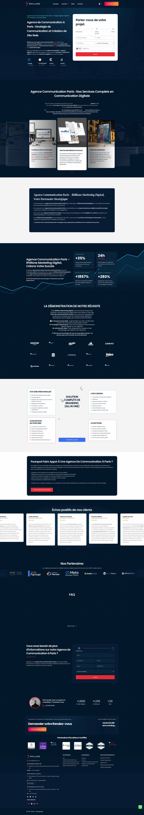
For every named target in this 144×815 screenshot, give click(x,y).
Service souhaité (97, 32)
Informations (79, 31)
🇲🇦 (29, 804)
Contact (80, 4)
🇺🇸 (34, 804)
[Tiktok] (35, 796)
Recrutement (85, 765)
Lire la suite (34, 162)
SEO (54, 46)
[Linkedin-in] (27, 796)
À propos (56, 4)
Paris (54, 42)
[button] (66, 548)
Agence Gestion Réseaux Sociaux (71, 762)
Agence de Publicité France (69, 765)
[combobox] (79, 48)
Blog (72, 4)
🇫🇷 (32, 804)
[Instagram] (33, 796)
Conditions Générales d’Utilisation (90, 762)
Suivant (95, 54)
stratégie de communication (81, 102)
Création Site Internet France (70, 760)
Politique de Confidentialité (88, 763)
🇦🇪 (37, 804)
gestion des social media (53, 108)
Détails (113, 31)
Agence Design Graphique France (71, 763)
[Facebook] (30, 796)
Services (64, 4)
